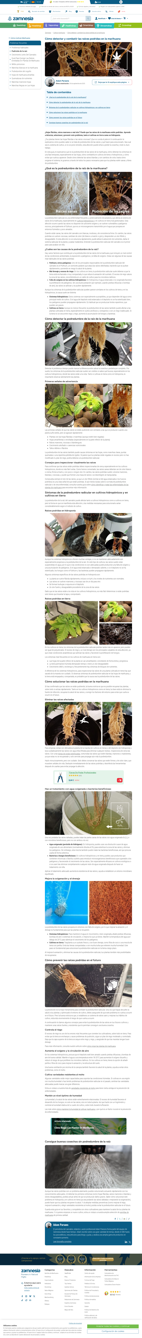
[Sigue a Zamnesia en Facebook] (22, 1296)
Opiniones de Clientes (71, 1290)
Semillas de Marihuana (51, 1273)
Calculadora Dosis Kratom (112, 1284)
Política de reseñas (90, 1299)
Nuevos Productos (70, 1280)
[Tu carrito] (126, 18)
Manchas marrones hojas (21, 82)
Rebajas (47, 1304)
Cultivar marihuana (59, 33)
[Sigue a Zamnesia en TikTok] (22, 1300)
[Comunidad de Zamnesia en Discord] (30, 1300)
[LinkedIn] (126, 1243)
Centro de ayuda (89, 1273)
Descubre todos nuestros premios (103, 1259)
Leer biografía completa (62, 1241)
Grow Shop (48, 1294)
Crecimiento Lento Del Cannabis (24, 54)
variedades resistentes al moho (83, 1088)
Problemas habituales (20, 47)
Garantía (87, 1303)
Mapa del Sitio (69, 1310)
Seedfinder (68, 1273)
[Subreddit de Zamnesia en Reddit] (26, 1300)
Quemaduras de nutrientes (22, 78)
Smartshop (48, 1287)
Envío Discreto (69, 1306)
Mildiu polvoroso (18, 64)
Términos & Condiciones (92, 1287)
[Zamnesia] (27, 18)
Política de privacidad (75, 1323)
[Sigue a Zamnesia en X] (34, 1296)
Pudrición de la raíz (19, 51)
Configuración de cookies (113, 1331)
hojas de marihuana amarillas (23, 75)
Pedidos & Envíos (90, 1283)
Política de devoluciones (92, 1296)
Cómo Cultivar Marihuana (20, 38)
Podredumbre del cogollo (21, 71)
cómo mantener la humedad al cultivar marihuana (76, 1109)
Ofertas (47, 1301)
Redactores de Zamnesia (72, 1299)
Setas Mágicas (49, 1290)
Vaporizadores (49, 1280)
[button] (50, 82)
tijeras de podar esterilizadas (69, 754)
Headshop (48, 1277)
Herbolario (48, 1283)
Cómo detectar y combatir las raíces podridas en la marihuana (86, 33)
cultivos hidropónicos (85, 221)
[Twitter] (130, 1243)
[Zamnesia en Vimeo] (30, 1296)
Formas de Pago (90, 1280)
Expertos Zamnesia (70, 1303)
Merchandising (49, 1297)
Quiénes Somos (69, 1287)
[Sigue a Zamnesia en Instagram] (26, 1296)
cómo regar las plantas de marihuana (101, 1046)
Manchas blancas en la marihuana (25, 68)
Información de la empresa (93, 1277)
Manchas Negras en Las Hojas (23, 85)
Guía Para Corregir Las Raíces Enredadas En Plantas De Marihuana (25, 59)
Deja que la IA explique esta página (112, 82)
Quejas (87, 1306)
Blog (66, 1277)
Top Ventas (68, 1283)
